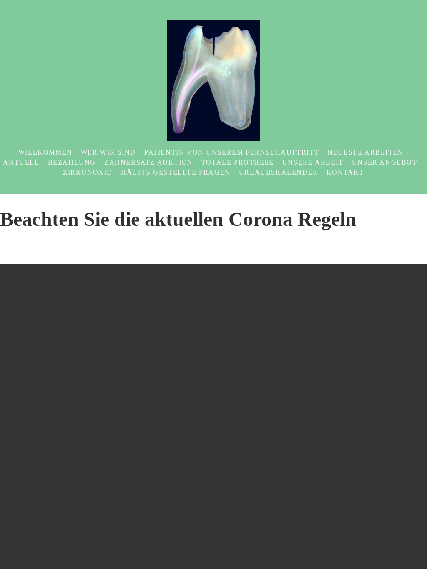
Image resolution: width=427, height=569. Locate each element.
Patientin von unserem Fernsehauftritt (231, 152)
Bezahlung (72, 162)
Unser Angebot (384, 162)
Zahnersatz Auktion (148, 162)
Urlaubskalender (278, 172)
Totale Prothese (237, 162)
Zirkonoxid (88, 172)
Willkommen (45, 152)
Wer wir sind (108, 152)
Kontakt (345, 172)
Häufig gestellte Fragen (176, 172)
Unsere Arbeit (313, 162)
